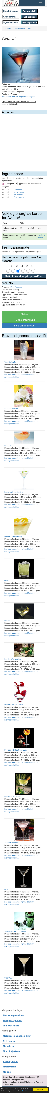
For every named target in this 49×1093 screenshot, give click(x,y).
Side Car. (8, 978)
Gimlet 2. (8, 580)
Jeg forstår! (40, 1089)
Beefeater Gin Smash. (13, 796)
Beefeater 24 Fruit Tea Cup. (15, 750)
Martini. (7, 620)
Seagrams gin (19, 197)
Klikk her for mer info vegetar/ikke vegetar (18, 96)
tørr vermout (19, 192)
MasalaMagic (9, 1066)
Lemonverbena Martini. (13, 492)
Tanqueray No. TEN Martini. (15, 931)
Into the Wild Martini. (12, 659)
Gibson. (7, 889)
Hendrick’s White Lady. (13, 536)
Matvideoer (8, 1046)
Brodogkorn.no (10, 1061)
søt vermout (18, 194)
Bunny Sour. (9, 445)
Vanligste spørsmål (12, 1020)
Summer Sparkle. (11, 408)
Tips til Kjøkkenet (11, 1051)
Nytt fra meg (9, 1040)
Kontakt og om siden (13, 1015)
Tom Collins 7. (10, 362)
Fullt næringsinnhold (24, 319)
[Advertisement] (24, 139)
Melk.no (7, 1071)
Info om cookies (11, 1025)
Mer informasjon (26, 1091)
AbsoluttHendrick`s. (12, 842)
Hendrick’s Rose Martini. (14, 704)
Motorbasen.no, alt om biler (17, 1035)
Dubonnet (18, 189)
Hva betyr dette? (41, 236)
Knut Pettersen (16, 287)
